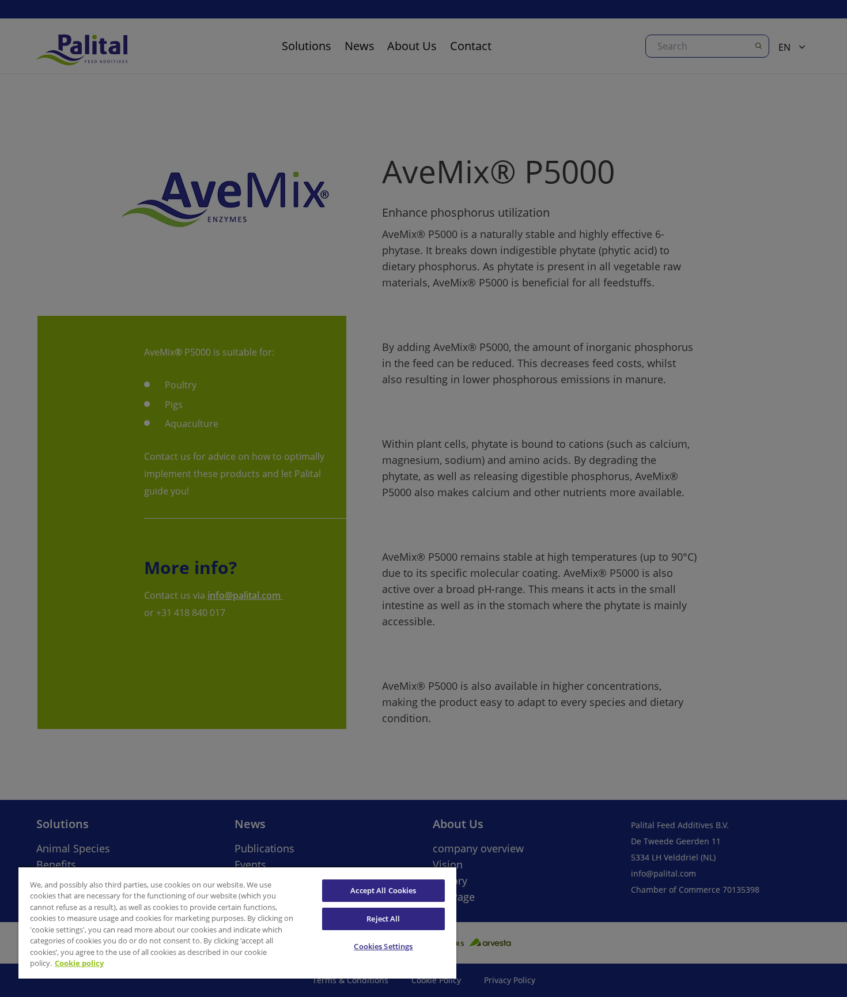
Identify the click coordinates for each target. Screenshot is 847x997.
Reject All (383, 918)
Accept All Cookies (383, 890)
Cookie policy (79, 963)
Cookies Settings (383, 946)
